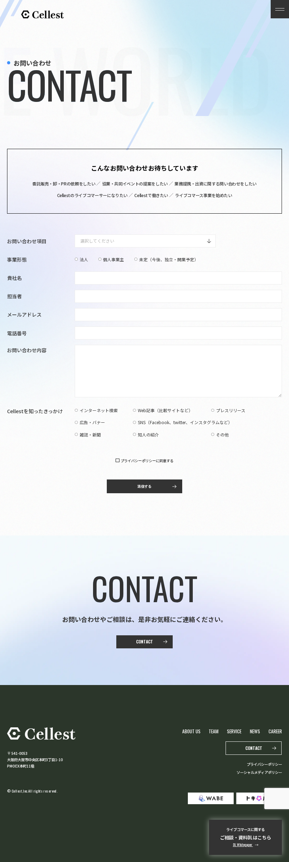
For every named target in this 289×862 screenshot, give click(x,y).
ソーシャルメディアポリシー (259, 772)
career (275, 731)
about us (191, 731)
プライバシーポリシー (264, 764)
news (255, 731)
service (234, 731)
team (214, 731)
